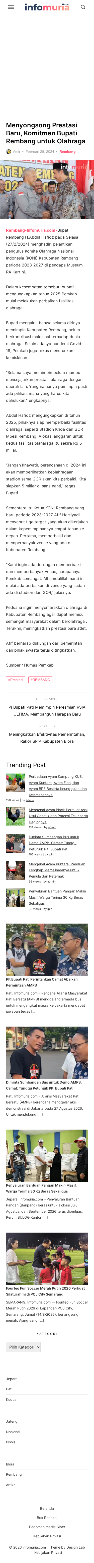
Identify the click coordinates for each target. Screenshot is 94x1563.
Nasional (13, 1432)
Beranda (47, 1508)
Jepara (12, 1379)
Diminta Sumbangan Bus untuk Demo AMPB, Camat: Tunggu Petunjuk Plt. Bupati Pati (54, 843)
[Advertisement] (47, 66)
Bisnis (10, 1442)
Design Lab (75, 1547)
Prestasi (16, 680)
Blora (10, 1464)
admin (30, 800)
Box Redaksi (47, 1517)
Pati (9, 1389)
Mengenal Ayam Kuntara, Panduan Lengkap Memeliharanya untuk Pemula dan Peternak (57, 870)
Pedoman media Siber (47, 1527)
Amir (16, 152)
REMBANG (41, 680)
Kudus (11, 1399)
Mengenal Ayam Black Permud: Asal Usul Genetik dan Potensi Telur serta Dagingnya (58, 816)
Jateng (12, 1421)
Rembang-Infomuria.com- (31, 230)
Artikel (11, 1485)
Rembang (67, 152)
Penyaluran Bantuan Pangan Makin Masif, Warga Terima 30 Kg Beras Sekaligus (57, 897)
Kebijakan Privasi (47, 1536)
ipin (51, 854)
